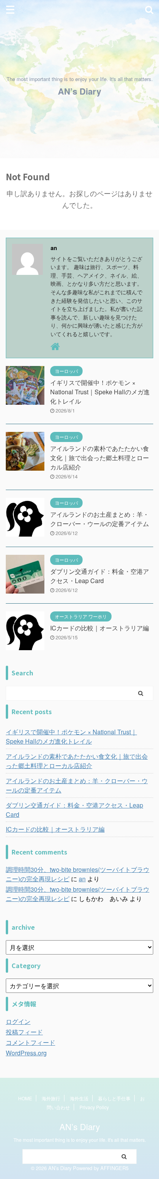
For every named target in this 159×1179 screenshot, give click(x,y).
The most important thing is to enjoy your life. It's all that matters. (80, 1139)
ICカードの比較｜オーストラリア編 (99, 627)
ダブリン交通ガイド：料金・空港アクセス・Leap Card (99, 576)
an (82, 878)
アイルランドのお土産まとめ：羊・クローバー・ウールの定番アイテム (99, 519)
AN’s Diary (79, 91)
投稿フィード (24, 1031)
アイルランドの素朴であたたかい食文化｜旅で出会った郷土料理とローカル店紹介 (99, 457)
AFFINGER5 (114, 1168)
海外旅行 (51, 1098)
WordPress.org (26, 1052)
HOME (25, 1098)
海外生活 (79, 1098)
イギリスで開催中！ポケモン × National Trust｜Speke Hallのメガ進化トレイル (100, 392)
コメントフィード (30, 1042)
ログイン (18, 1021)
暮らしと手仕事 (114, 1098)
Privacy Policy (94, 1107)
